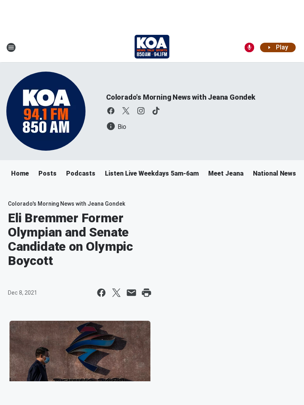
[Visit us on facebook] (111, 110)
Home (20, 173)
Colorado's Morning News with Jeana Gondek (180, 97)
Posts (47, 173)
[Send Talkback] (249, 47)
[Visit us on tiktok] (156, 110)
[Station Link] (152, 47)
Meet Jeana (225, 173)
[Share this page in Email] (131, 292)
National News (274, 173)
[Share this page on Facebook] (101, 292)
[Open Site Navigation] (11, 47)
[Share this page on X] (116, 292)
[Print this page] (146, 292)
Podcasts (80, 173)
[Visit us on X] (126, 110)
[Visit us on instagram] (141, 110)
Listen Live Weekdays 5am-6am (152, 173)
